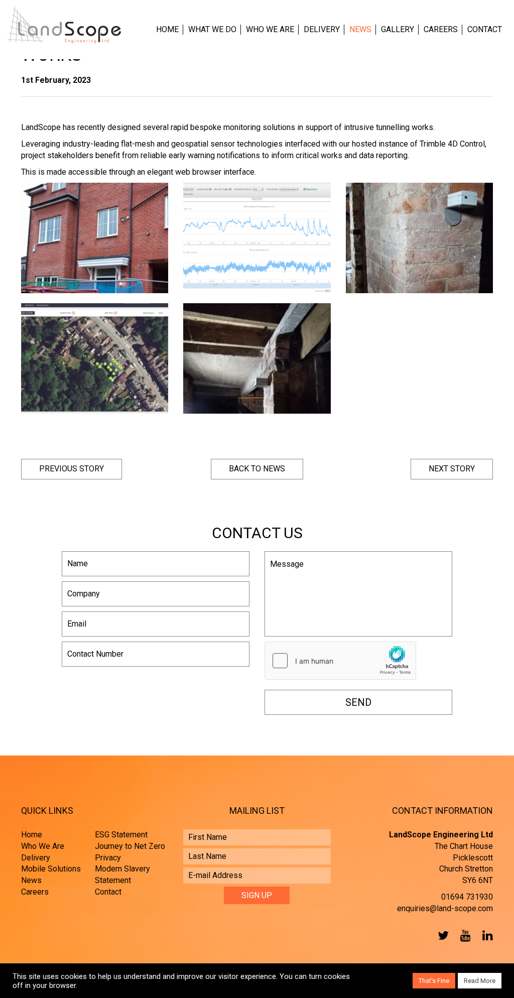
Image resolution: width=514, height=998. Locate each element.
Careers (441, 29)
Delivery (322, 29)
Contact (484, 29)
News (360, 29)
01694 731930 (467, 897)
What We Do (212, 29)
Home (167, 29)
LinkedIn (485, 935)
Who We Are (270, 29)
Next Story (452, 468)
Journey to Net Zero (130, 846)
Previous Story (71, 468)
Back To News (257, 468)
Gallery (397, 29)
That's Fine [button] (434, 980)
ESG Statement (121, 834)
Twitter (441, 935)
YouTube (463, 935)
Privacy (108, 857)
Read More (479, 980)
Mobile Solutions (51, 869)
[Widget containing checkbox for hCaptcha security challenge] (340, 661)
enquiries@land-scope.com (445, 908)
